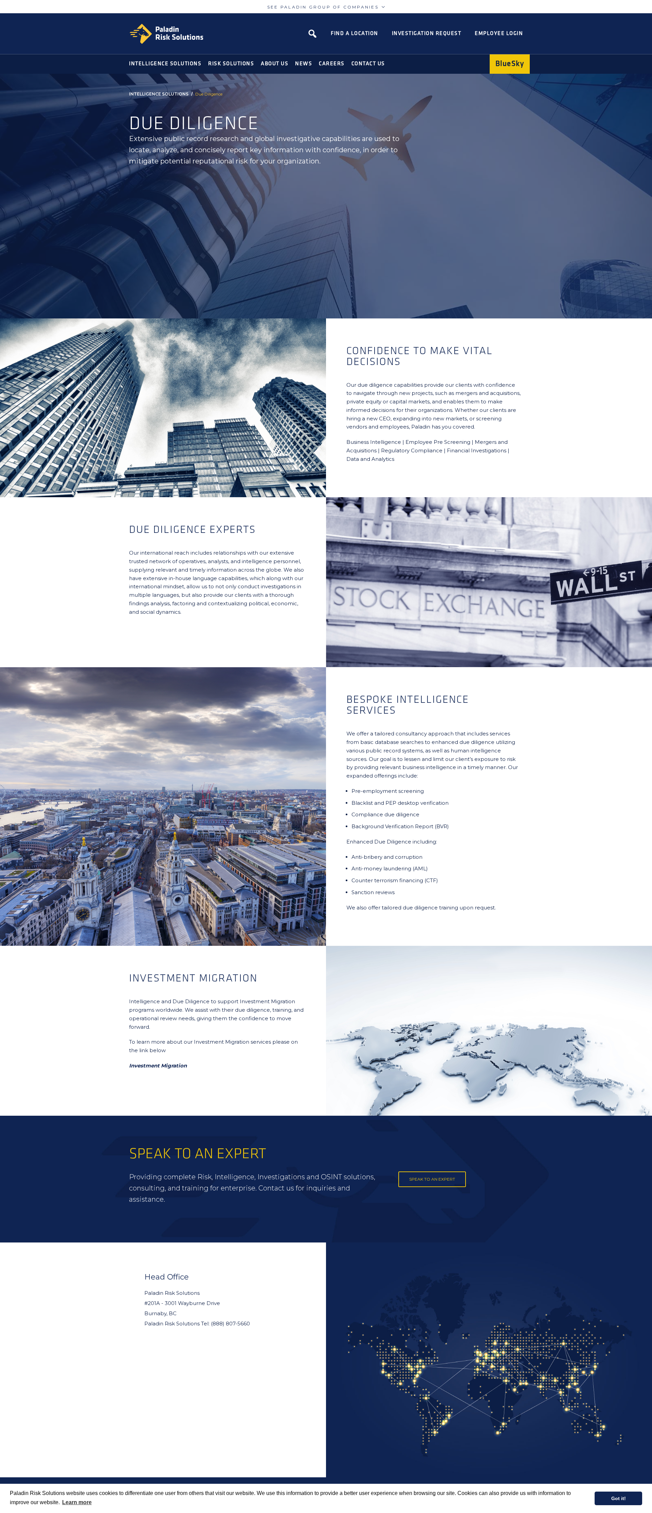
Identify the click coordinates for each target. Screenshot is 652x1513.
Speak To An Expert (432, 1179)
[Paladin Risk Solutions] (166, 33)
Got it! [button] (618, 1498)
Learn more (77, 1502)
